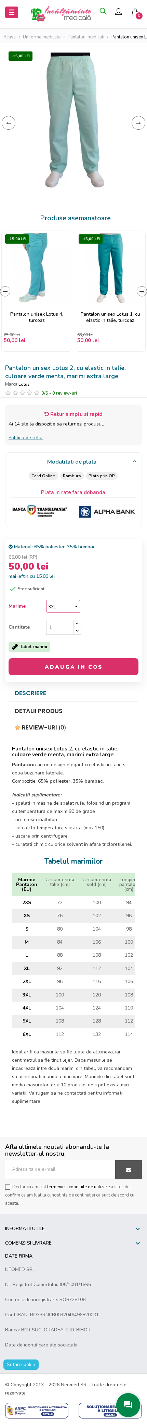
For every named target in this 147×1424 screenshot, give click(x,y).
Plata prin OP (102, 476)
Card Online (43, 476)
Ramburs (72, 476)
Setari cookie (21, 1364)
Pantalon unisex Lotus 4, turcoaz (36, 317)
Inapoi (8, 123)
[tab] (73, 462)
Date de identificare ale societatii (41, 1345)
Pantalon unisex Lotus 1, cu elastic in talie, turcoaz (110, 317)
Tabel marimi (33, 647)
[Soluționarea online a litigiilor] (110, 1410)
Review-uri (43, 727)
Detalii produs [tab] (39, 711)
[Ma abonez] (128, 1169)
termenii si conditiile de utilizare (78, 1187)
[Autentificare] (118, 12)
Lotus (24, 384)
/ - (59, 393)
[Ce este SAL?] (36, 1410)
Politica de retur (26, 437)
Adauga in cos (74, 667)
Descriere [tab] (30, 693)
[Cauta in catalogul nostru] (103, 12)
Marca (11, 384)
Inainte (138, 123)
